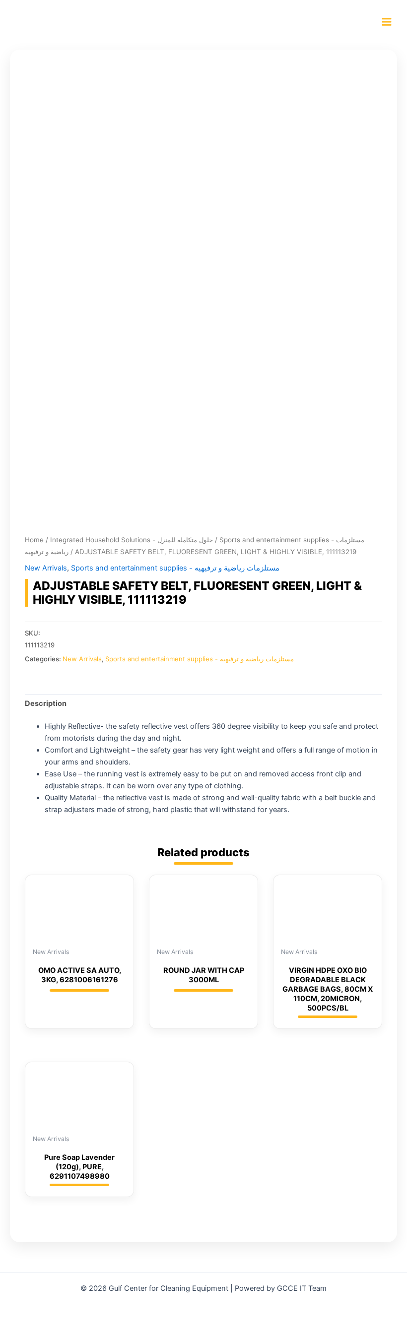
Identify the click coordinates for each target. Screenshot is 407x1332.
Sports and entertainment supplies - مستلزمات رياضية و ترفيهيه (175, 568)
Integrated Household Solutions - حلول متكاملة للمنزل (131, 540)
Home (34, 540)
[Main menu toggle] (386, 21)
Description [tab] (46, 703)
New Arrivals (46, 568)
